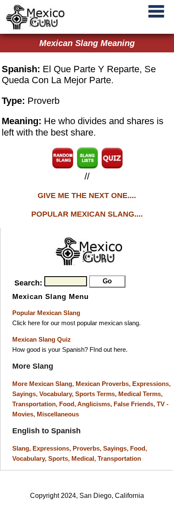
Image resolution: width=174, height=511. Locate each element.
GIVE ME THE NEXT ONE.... (87, 195)
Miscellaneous (58, 414)
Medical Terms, (140, 393)
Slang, (22, 448)
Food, (68, 404)
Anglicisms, (95, 404)
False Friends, (135, 404)
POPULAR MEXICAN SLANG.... (87, 214)
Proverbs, (88, 448)
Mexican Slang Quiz (41, 339)
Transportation (119, 458)
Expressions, (151, 383)
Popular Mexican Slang (46, 312)
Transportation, (35, 404)
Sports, (59, 458)
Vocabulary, (57, 393)
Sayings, (25, 393)
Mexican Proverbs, (103, 383)
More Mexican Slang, (44, 383)
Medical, (84, 458)
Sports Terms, (96, 393)
